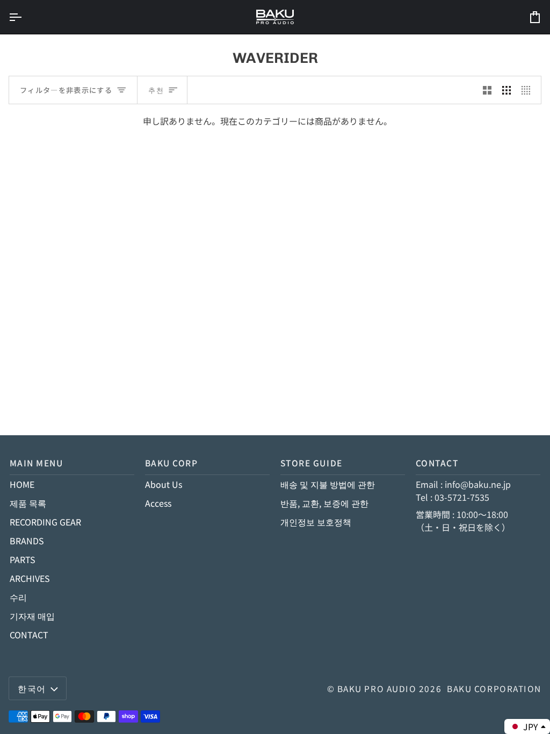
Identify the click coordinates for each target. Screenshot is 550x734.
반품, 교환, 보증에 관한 (324, 502)
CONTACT (29, 634)
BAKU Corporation (494, 688)
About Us (163, 484)
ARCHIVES (30, 578)
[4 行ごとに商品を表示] (528, 90)
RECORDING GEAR (45, 521)
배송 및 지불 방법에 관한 (327, 484)
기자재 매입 (32, 615)
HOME (22, 484)
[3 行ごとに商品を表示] (506, 90)
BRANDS (27, 540)
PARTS (22, 559)
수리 (18, 597)
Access (158, 502)
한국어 (32, 688)
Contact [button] (437, 463)
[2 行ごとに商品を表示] (487, 90)
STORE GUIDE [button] (311, 463)
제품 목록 (28, 502)
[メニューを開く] (25, 17)
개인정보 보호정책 (315, 521)
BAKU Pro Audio (377, 688)
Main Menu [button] (36, 463)
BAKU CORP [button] (171, 463)
